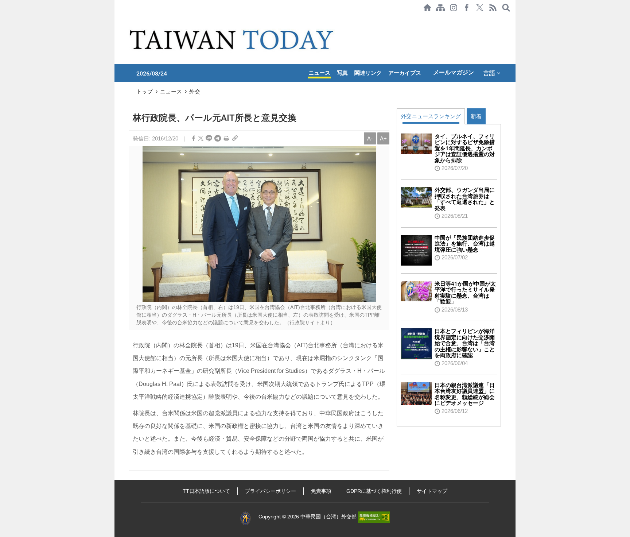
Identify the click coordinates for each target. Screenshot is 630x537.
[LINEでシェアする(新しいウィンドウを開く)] (209, 138)
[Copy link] (235, 138)
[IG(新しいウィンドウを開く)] (453, 7)
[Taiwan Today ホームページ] (427, 7)
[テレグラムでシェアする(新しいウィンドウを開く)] (217, 138)
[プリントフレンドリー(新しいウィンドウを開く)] (226, 138)
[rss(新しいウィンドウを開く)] (493, 7)
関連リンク (368, 73)
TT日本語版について (206, 491)
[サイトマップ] (440, 7)
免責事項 (321, 491)
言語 (490, 73)
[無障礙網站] (374, 516)
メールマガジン (453, 72)
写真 (342, 73)
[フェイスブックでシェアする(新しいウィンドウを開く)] (466, 7)
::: (116, 19)
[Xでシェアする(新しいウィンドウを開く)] (480, 7)
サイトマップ (432, 491)
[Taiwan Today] (232, 39)
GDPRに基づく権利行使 (374, 491)
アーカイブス (404, 73)
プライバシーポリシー (270, 491)
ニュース (319, 73)
